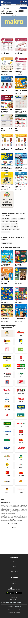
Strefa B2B (14, 583)
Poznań (4, 221)
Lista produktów (14, 571)
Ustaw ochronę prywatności (14, 609)
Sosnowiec (5, 231)
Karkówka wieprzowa (6, 243)
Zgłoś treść (14, 566)
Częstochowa (6, 229)
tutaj (12, 519)
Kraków (21, 218)
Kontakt (14, 564)
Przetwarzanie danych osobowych (14, 615)
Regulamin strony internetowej (14, 612)
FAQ (14, 561)
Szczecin (13, 221)
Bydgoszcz (5, 224)
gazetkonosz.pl (18, 606)
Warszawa (5, 218)
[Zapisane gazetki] (21, 2)
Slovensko (19, 602)
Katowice (5, 226)
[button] (23, 2)
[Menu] (26, 2)
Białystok (14, 226)
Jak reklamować (14, 581)
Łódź (14, 218)
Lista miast (14, 569)
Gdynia (16, 229)
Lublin (14, 224)
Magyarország (13, 602)
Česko (7, 602)
